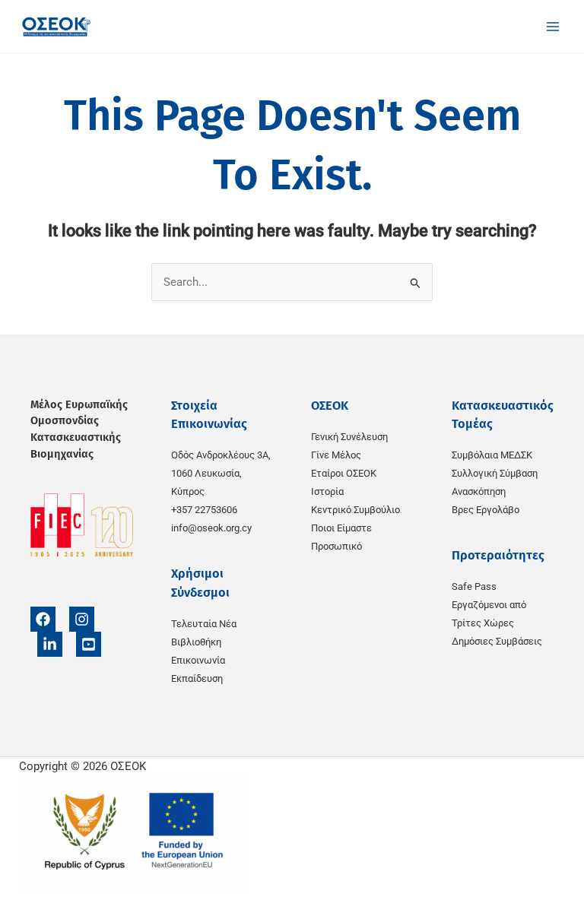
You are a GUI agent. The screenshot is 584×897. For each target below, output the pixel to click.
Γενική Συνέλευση (349, 436)
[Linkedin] (49, 644)
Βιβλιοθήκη (196, 642)
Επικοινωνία (198, 660)
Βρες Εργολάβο (485, 509)
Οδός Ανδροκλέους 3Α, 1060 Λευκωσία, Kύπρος (221, 473)
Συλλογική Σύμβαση (495, 473)
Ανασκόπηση (479, 491)
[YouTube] (88, 644)
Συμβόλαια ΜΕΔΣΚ (492, 455)
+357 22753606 (204, 509)
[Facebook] (43, 619)
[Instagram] (81, 619)
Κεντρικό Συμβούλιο (355, 509)
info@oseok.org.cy (211, 528)
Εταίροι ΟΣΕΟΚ (343, 473)
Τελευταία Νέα (203, 623)
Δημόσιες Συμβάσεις (497, 641)
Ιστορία (327, 491)
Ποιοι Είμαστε (341, 528)
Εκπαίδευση (197, 678)
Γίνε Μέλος (336, 455)
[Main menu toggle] (553, 27)
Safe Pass (474, 586)
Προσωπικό (336, 546)
